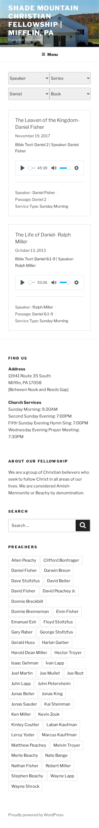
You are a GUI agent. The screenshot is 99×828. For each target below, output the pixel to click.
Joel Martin (22, 673)
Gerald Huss (23, 642)
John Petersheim (54, 683)
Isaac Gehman (24, 663)
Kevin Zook (48, 714)
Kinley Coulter (25, 724)
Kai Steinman (57, 704)
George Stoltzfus (56, 632)
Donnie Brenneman (30, 611)
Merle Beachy (24, 755)
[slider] (31, 168)
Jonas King (52, 693)
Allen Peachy (23, 560)
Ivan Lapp (55, 663)
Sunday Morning (54, 206)
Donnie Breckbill (27, 601)
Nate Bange (56, 755)
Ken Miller (21, 714)
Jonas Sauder (24, 704)
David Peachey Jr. (59, 591)
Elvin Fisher (67, 611)
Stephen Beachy (27, 775)
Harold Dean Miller (29, 652)
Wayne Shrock (25, 786)
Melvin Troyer (66, 745)
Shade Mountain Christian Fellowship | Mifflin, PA (43, 20)
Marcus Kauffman (59, 734)
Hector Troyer (68, 652)
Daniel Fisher (43, 192)
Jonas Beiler (23, 693)
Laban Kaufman (61, 724)
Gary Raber (22, 632)
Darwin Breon (57, 570)
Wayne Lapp (62, 775)
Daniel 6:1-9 (44, 258)
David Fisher (23, 591)
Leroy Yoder (23, 734)
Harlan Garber (55, 642)
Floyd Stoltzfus (58, 621)
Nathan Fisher (24, 765)
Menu (52, 54)
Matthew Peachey (28, 745)
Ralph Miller (42, 307)
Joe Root (75, 673)
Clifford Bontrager (61, 560)
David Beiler (58, 580)
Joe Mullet (50, 673)
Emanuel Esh (23, 621)
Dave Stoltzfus (25, 580)
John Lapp (21, 683)
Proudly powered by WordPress (36, 814)
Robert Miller (58, 765)
